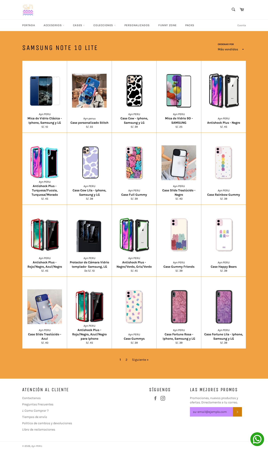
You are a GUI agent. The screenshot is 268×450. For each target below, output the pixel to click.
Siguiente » (140, 359)
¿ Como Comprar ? (35, 410)
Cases (78, 25)
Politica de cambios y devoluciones (47, 423)
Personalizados (137, 25)
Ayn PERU (36, 445)
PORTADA (28, 25)
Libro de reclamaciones (38, 429)
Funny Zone (167, 25)
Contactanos (31, 398)
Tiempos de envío (34, 417)
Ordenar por (226, 44)
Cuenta (241, 25)
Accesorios (53, 25)
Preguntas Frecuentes (37, 404)
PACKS (189, 25)
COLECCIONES (103, 25)
